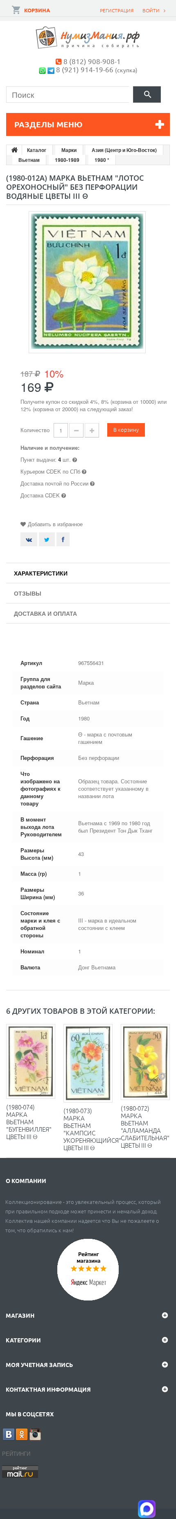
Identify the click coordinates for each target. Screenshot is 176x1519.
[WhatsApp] (42, 69)
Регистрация (116, 10)
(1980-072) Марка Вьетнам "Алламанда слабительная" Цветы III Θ (145, 1126)
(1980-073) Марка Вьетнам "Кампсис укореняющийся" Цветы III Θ (92, 1129)
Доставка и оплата (45, 613)
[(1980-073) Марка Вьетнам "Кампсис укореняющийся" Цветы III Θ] (88, 1063)
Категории (23, 1340)
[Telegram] (50, 69)
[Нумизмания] (88, 37)
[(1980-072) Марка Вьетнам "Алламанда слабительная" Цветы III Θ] (145, 1062)
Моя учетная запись (39, 1364)
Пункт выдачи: (38, 459)
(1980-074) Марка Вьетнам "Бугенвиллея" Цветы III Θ (29, 1121)
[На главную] (14, 150)
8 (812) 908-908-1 (92, 61)
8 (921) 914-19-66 (84, 69)
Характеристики (41, 573)
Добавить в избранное (55, 524)
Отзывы (27, 593)
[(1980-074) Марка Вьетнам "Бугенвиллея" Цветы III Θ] (30, 1061)
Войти (151, 10)
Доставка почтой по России (54, 483)
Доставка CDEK (40, 495)
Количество (35, 430)
